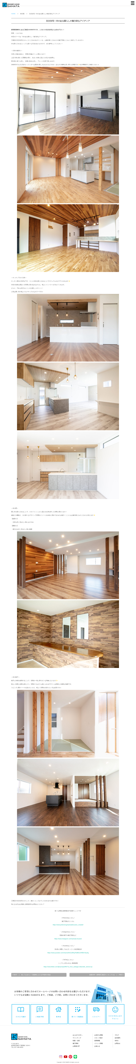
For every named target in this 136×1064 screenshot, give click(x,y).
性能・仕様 (76, 1040)
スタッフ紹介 (98, 1038)
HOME (13, 13)
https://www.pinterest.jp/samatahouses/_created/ (68, 925)
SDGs (116, 1040)
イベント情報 (98, 1043)
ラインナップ (77, 1038)
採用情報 (97, 1040)
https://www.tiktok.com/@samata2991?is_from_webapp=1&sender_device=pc (68, 966)
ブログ (117, 1035)
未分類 (22, 13)
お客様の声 (76, 1046)
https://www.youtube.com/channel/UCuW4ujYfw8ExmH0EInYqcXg (68, 953)
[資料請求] (133, 1032)
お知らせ (97, 1046)
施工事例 (75, 1043)
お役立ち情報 (98, 1035)
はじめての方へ (77, 1035)
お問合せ (117, 1043)
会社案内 (117, 1038)
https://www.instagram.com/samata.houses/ (68, 939)
